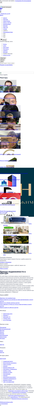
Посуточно (6, 47)
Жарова (2, 333)
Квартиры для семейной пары (7, 298)
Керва (1, 351)
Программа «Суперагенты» (10, 369)
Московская (3, 327)
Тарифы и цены (7, 370)
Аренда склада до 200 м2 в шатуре (9, 307)
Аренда (5, 18)
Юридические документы (9, 363)
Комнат (2, 59)
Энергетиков (3, 337)
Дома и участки (7, 22)
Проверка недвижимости (9, 378)
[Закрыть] (1, 2)
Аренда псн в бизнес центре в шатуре (9, 302)
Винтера (2, 330)
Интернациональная (5, 329)
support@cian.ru (14, 397)
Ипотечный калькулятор (9, 377)
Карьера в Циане (7, 380)
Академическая (4, 335)
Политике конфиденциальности (16, 395)
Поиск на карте (7, 364)
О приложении (4, 403)
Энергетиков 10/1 (7, 313)
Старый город (6, 318)
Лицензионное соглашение (19, 392)
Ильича (2, 332)
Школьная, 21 (6, 317)
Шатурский (3, 358)
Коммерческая (7, 24)
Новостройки (6, 21)
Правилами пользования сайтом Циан (18, 390)
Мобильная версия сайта (6, 402)
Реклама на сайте (7, 372)
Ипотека (5, 25)
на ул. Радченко (7, 320)
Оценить (5, 50)
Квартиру (3, 58)
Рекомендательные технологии (20, 398)
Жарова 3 (5, 315)
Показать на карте (4, 65)
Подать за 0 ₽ (6, 55)
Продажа (5, 19)
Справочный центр (8, 361)
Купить (5, 44)
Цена (2, 61)
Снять (4, 45)
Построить (6, 49)
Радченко (2, 338)
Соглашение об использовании (23, 0)
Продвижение (6, 374)
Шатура (2, 344)
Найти (11, 65)
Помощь (5, 375)
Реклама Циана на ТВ (8, 367)
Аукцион (5, 366)
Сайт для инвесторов (8, 382)
